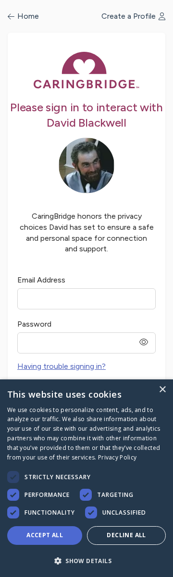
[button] (86, 560)
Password (34, 324)
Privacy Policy (117, 457)
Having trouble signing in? (61, 366)
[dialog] (86, 478)
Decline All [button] (126, 535)
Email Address (41, 279)
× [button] (162, 389)
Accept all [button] (44, 535)
